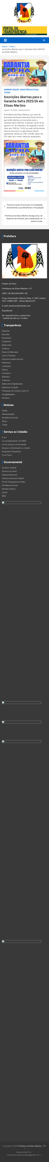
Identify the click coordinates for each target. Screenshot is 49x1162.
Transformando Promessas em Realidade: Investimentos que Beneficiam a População (25, 206)
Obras (4, 421)
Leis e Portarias (8, 355)
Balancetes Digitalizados (12, 384)
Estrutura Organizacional (12, 359)
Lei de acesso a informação (14, 444)
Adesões (6, 377)
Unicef (4, 492)
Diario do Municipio (10, 352)
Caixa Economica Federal (13, 478)
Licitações (6, 366)
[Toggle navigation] (5, 40)
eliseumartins (24, 110)
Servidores (6, 338)
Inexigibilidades (8, 394)
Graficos (5, 348)
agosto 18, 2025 (10, 110)
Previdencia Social (10, 485)
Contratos (6, 373)
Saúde (4, 410)
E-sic (4, 437)
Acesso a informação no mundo (16, 448)
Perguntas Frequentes (11, 451)
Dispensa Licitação (10, 387)
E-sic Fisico (7, 455)
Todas (7, 92)
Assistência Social (29, 90)
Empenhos (6, 341)
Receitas (5, 334)
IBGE (4, 496)
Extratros (6, 398)
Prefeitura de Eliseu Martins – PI (31, 1146)
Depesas (5, 331)
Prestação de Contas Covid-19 (15, 391)
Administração (11, 90)
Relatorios (6, 362)
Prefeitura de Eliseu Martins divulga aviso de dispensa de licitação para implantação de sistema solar (23, 218)
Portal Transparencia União (13, 482)
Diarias (5, 370)
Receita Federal (8, 489)
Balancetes (6, 345)
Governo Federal (9, 468)
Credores (6, 380)
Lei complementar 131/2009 (14, 441)
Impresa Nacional (9, 475)
